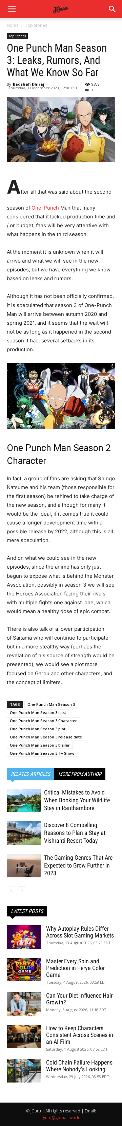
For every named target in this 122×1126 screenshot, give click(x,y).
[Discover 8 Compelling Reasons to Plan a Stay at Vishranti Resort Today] (24, 833)
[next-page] (22, 891)
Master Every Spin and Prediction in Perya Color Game (75, 968)
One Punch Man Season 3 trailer (40, 745)
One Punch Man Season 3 (51, 704)
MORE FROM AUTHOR (79, 774)
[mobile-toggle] (11, 9)
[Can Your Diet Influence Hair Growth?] (24, 1004)
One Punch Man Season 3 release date (46, 736)
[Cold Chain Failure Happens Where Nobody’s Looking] (24, 1071)
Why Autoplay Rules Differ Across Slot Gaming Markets (80, 932)
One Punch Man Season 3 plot (37, 728)
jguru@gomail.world (61, 1118)
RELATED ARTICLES (30, 774)
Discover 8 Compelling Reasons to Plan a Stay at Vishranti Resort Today (74, 832)
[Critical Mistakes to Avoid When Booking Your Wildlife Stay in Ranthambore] (24, 800)
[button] (112, 9)
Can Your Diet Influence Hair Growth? (79, 999)
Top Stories (36, 25)
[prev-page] (11, 891)
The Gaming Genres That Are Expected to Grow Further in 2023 (78, 865)
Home (13, 25)
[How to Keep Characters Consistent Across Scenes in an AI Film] (24, 1036)
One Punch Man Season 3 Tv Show (42, 753)
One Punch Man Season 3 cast (38, 712)
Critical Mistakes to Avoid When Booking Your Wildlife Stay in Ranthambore (77, 800)
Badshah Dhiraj (28, 84)
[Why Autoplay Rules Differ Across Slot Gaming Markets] (24, 937)
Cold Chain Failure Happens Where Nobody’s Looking (79, 1066)
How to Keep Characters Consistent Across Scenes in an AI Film (79, 1034)
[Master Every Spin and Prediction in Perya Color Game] (24, 969)
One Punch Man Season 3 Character (43, 720)
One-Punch (45, 207)
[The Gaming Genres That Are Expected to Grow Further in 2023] (24, 865)
